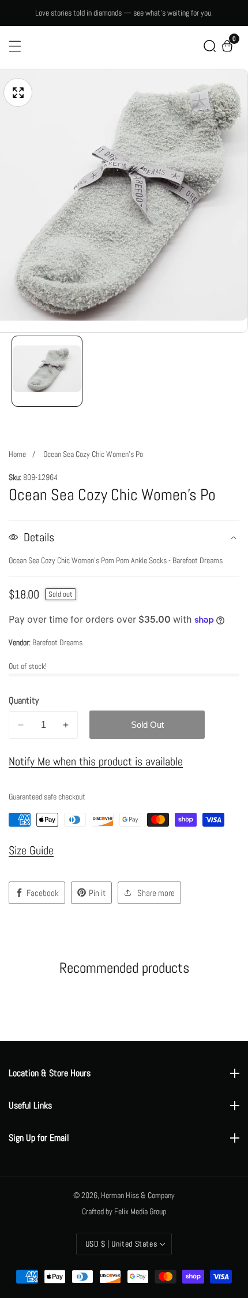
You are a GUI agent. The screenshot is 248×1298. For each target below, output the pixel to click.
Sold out (147, 725)
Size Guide (31, 850)
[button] (209, 46)
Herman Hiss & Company (138, 1195)
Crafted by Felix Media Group (124, 1211)
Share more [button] (156, 892)
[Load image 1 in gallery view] (47, 371)
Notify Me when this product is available (96, 761)
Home (17, 454)
